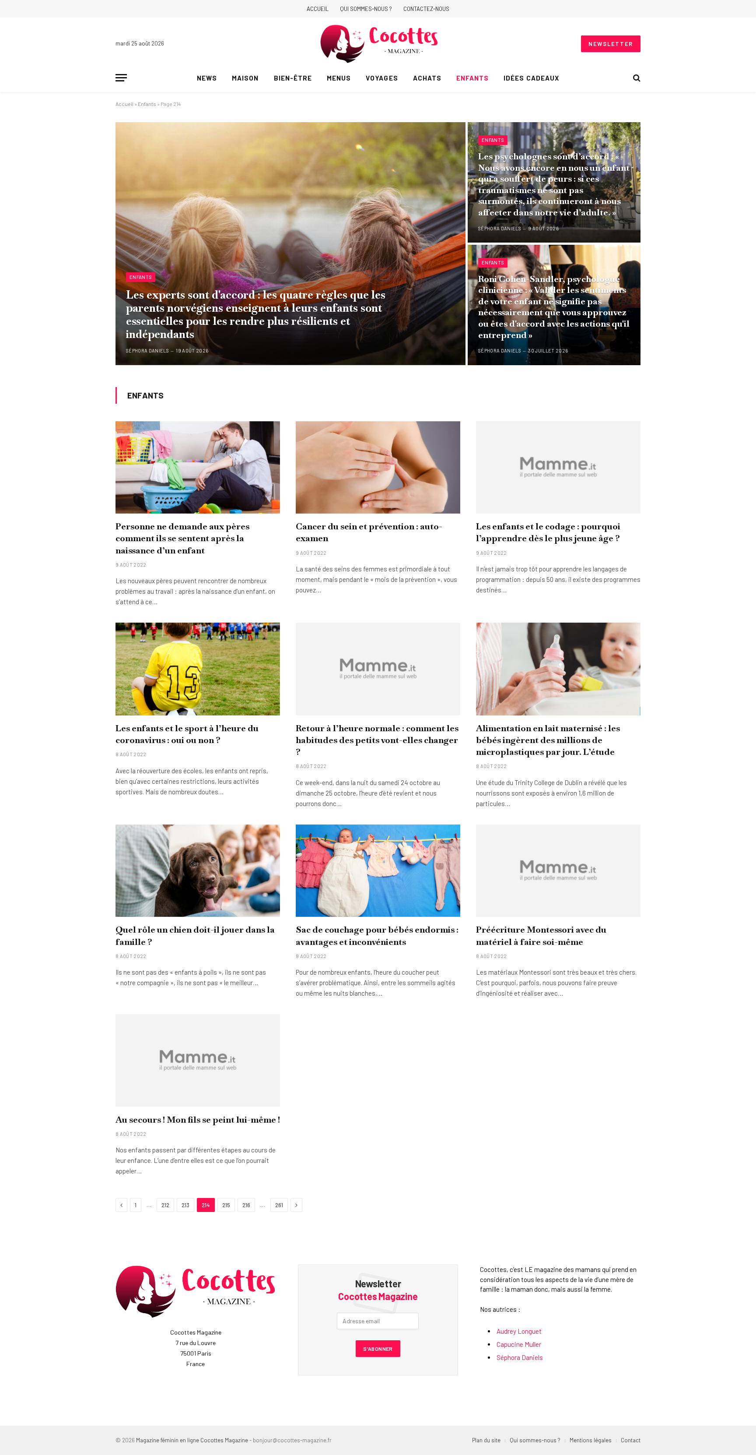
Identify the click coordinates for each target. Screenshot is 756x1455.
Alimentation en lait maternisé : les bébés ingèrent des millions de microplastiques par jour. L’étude (548, 739)
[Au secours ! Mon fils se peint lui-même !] (198, 1060)
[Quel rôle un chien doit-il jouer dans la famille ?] (198, 870)
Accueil (318, 8)
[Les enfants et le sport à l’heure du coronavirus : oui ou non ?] (198, 669)
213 (185, 1204)
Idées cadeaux (531, 78)
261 (279, 1204)
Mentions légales (591, 1440)
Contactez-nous (426, 8)
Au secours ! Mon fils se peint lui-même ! (198, 1119)
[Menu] (121, 78)
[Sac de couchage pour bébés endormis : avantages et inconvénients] (378, 870)
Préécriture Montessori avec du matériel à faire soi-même (541, 935)
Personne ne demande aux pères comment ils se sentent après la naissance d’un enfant (182, 538)
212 (165, 1204)
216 (246, 1204)
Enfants (472, 78)
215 (226, 1204)
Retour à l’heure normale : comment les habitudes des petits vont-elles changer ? (377, 739)
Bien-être (293, 78)
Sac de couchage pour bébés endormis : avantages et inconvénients (377, 935)
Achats (427, 78)
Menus (339, 78)
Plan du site (486, 1440)
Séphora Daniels (147, 350)
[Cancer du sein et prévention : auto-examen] (378, 467)
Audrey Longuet (519, 1331)
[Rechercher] (635, 78)
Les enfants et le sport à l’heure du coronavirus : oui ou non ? (187, 734)
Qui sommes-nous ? (366, 8)
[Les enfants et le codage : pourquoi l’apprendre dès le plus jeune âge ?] (558, 467)
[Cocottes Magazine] (379, 44)
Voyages (382, 78)
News (207, 78)
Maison (245, 78)
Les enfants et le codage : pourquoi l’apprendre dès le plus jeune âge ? (548, 532)
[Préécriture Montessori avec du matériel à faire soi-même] (558, 870)
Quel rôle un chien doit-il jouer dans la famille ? (195, 935)
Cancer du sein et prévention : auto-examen (369, 532)
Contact (630, 1440)
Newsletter (610, 43)
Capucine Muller (519, 1344)
